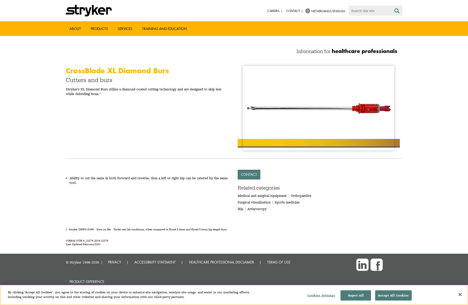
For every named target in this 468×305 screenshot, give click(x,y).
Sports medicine (287, 202)
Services (125, 28)
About (75, 28)
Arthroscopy (257, 209)
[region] (234, 295)
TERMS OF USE (278, 262)
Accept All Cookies (393, 295)
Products (99, 28)
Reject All (356, 295)
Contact (249, 174)
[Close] (460, 294)
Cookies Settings (321, 295)
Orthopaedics (301, 196)
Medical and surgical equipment (263, 196)
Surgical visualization (254, 202)
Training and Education (164, 28)
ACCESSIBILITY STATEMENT (155, 262)
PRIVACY (114, 262)
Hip (240, 209)
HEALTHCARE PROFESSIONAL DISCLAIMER (221, 262)
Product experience (86, 281)
